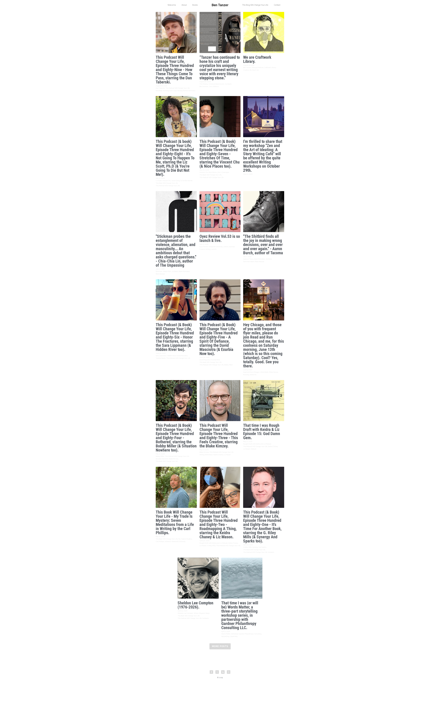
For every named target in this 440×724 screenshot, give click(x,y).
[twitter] (217, 672)
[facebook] (211, 672)
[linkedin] (223, 672)
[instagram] (228, 672)
